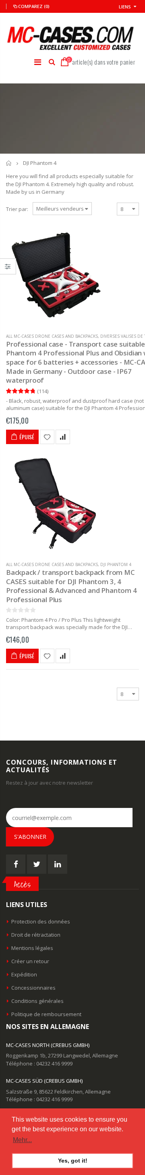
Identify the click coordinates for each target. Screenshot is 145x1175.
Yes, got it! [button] (72, 1160)
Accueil (9, 163)
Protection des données (40, 921)
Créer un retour (30, 961)
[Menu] (37, 62)
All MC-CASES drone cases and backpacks (52, 336)
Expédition (24, 974)
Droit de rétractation (35, 934)
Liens (125, 7)
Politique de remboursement (46, 1014)
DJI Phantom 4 (115, 564)
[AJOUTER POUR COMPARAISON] (63, 437)
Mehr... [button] (22, 1139)
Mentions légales (32, 948)
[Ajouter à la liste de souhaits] (47, 437)
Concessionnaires (33, 987)
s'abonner (30, 836)
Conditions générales (37, 1001)
